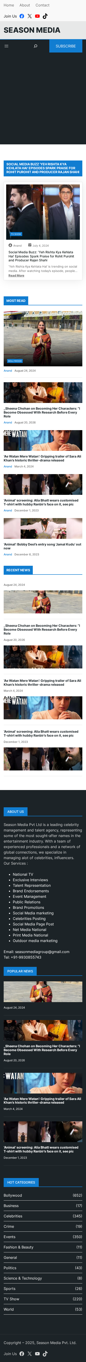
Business (11, 1205)
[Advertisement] (43, 101)
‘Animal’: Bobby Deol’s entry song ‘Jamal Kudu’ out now (42, 546)
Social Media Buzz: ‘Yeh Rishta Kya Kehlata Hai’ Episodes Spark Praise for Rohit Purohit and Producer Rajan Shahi (41, 256)
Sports (9, 1288)
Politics (10, 1268)
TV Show (16, 234)
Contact (43, 5)
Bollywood (15, 361)
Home (9, 5)
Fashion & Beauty (18, 1247)
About (24, 5)
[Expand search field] (35, 46)
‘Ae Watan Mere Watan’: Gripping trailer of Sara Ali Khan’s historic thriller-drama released (42, 458)
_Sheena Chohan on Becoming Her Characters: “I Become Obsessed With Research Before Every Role (42, 412)
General (10, 1257)
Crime (9, 1226)
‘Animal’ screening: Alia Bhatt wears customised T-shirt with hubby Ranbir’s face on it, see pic (41, 502)
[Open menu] (6, 46)
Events (9, 1236)
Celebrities (13, 1216)
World (9, 1309)
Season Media (32, 30)
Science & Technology (23, 1278)
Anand (17, 245)
